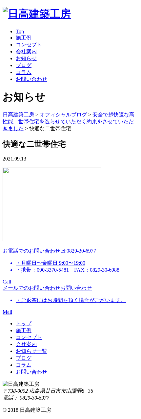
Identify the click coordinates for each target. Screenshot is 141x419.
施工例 (23, 37)
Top (20, 31)
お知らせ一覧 (31, 351)
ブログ (23, 65)
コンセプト (29, 44)
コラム (23, 72)
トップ (23, 323)
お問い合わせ (31, 79)
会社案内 (26, 51)
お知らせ (26, 58)
